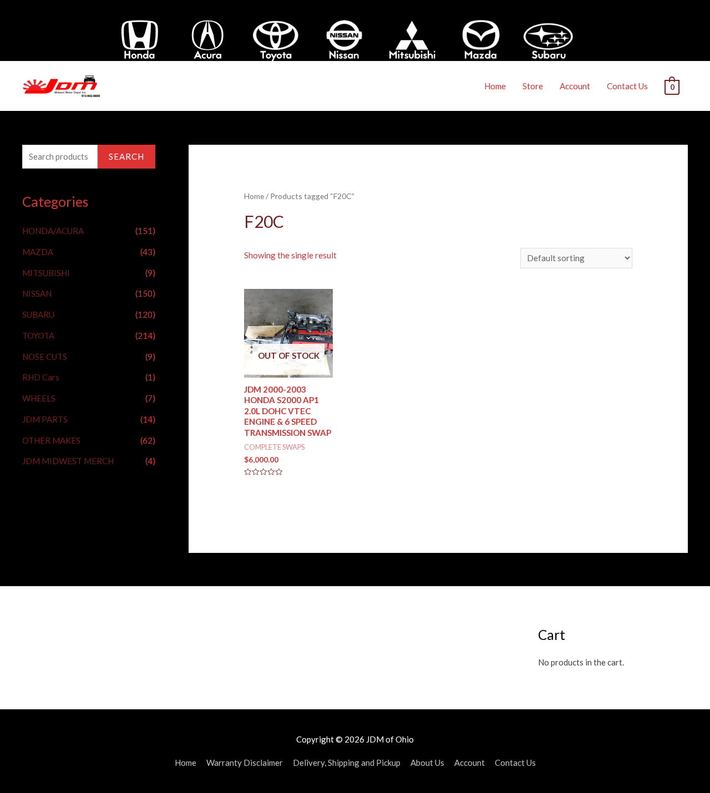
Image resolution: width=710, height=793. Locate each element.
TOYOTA (38, 335)
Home (495, 86)
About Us (427, 762)
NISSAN (37, 293)
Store (533, 86)
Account (575, 86)
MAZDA (37, 252)
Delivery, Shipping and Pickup (346, 762)
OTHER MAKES (51, 440)
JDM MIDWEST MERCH (68, 461)
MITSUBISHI (46, 273)
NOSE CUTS (44, 357)
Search (126, 156)
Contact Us (627, 86)
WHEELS (38, 398)
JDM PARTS (45, 419)
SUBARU (38, 314)
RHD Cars (40, 377)
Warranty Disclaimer (244, 762)
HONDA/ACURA (53, 231)
